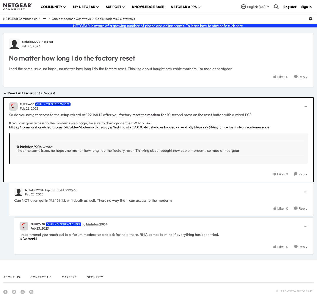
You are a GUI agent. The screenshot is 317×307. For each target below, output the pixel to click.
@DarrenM (28, 238)
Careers (69, 277)
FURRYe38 (27, 104)
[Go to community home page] (17, 6)
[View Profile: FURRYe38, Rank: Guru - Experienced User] (13, 106)
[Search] (276, 6)
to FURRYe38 (67, 190)
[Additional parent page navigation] (44, 19)
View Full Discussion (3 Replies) (31, 93)
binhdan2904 (31, 41)
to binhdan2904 (95, 224)
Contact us (41, 277)
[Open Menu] (311, 19)
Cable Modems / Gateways (71, 19)
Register (290, 7)
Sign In (306, 7)
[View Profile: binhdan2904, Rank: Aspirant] (14, 43)
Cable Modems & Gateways (115, 19)
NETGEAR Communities (20, 19)
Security (95, 277)
